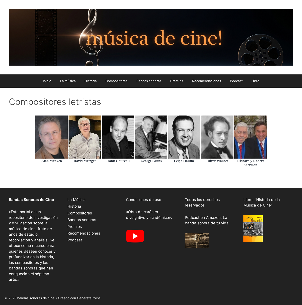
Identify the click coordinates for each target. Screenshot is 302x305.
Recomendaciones (206, 81)
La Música (76, 199)
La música (68, 81)
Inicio (47, 81)
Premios (176, 81)
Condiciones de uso (143, 199)
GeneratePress (89, 298)
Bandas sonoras (148, 81)
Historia (90, 81)
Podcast (236, 81)
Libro (255, 81)
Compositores (116, 81)
